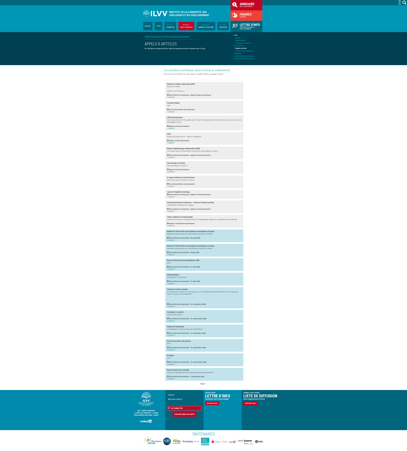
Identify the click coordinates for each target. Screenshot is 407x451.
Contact (171, 395)
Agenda (238, 38)
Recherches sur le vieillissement (250, 26)
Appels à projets (241, 40)
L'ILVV (158, 26)
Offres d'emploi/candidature (244, 51)
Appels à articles (241, 48)
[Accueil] (156, 13)
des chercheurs (247, 4)
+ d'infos (170, 97)
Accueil (148, 26)
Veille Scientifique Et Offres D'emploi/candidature (167, 36)
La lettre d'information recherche (244, 56)
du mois (246, 15)
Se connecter (177, 408)
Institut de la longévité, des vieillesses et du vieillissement (189, 13)
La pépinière (237, 53)
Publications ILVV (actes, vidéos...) (244, 59)
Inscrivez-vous (212, 403)
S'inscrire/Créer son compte (184, 414)
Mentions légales (175, 399)
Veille (235, 35)
